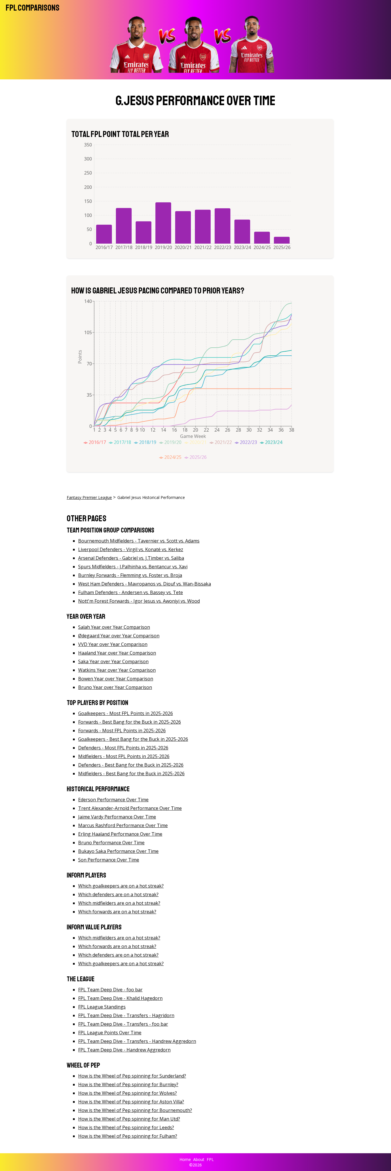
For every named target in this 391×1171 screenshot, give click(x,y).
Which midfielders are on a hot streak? (119, 903)
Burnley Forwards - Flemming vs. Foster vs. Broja (130, 575)
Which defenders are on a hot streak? (118, 894)
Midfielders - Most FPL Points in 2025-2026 (123, 756)
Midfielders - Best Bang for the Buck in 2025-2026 (131, 773)
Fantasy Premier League (89, 497)
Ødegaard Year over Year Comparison (118, 636)
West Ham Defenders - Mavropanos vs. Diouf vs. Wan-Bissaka (144, 584)
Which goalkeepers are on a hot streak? (121, 886)
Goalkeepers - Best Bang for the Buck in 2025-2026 (133, 739)
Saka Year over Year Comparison (113, 661)
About (198, 1159)
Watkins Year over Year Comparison (117, 670)
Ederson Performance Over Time (113, 799)
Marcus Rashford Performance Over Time (123, 825)
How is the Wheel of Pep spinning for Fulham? (127, 1136)
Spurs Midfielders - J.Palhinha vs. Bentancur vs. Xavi (132, 566)
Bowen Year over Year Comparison (115, 678)
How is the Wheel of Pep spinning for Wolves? (127, 1093)
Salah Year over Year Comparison (114, 627)
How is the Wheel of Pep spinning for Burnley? (128, 1084)
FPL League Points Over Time (109, 1032)
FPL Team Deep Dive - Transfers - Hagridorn (126, 1015)
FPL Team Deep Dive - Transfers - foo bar (123, 1024)
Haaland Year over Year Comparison (117, 653)
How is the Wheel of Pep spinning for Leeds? (126, 1127)
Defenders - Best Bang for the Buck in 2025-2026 (130, 765)
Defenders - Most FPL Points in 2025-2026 (123, 748)
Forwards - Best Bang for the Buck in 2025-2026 (129, 722)
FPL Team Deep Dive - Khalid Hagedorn (120, 998)
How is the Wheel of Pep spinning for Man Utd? (129, 1119)
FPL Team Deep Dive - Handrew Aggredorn (124, 1050)
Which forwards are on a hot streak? (117, 911)
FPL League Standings (102, 1007)
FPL (210, 1159)
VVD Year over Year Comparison (112, 644)
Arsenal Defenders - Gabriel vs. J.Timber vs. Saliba (131, 558)
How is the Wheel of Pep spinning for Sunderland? (132, 1076)
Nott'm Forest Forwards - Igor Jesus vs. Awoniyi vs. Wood (139, 601)
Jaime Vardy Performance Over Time (117, 817)
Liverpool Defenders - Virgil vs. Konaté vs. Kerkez (130, 549)
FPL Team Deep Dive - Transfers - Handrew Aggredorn (137, 1041)
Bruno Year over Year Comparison (115, 687)
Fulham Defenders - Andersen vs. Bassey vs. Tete (130, 592)
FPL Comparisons (33, 7)
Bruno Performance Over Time (111, 842)
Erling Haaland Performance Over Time (120, 834)
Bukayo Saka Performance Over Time (118, 851)
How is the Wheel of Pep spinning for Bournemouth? (135, 1110)
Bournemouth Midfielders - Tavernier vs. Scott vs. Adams (139, 541)
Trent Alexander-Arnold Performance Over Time (130, 808)
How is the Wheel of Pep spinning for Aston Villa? (131, 1101)
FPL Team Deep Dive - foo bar (110, 989)
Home (185, 1159)
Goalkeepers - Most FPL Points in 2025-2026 (125, 713)
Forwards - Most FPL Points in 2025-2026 (122, 730)
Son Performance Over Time (108, 860)
